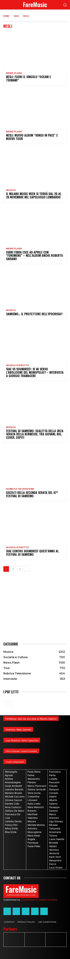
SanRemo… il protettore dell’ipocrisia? (34, 314)
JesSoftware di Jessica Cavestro (39, 899)
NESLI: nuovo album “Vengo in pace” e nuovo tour (32, 137)
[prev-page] (5, 703)
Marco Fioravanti (37, 785)
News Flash (14, 73)
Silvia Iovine (34, 793)
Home (6, 16)
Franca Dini (11, 824)
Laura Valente (56, 839)
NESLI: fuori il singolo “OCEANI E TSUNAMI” (28, 78)
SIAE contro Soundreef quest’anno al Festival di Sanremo (32, 553)
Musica (11, 190)
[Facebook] (7, 911)
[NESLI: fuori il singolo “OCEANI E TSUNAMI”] (35, 50)
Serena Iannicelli (37, 789)
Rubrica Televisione (20, 489)
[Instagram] (16, 911)
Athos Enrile (11, 828)
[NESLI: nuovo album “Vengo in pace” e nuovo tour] (35, 108)
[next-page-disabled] (11, 703)
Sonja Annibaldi (13, 785)
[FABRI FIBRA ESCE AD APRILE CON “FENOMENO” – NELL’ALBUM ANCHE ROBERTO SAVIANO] (35, 225)
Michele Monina (36, 824)
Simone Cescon (13, 800)
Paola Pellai (34, 846)
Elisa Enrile (10, 832)
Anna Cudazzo (13, 807)
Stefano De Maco (14, 810)
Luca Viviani (55, 867)
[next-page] (27, 569)
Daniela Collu (12, 803)
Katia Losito (34, 803)
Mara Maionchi (36, 807)
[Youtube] (44, 911)
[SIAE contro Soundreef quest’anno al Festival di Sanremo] (35, 524)
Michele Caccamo (15, 796)
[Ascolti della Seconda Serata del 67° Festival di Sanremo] (35, 466)
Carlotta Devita (13, 821)
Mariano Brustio (13, 793)
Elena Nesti (34, 835)
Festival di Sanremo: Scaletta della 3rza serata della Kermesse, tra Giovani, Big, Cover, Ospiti (34, 434)
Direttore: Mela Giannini (18, 729)
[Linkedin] (25, 911)
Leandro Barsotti (14, 789)
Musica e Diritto (17, 365)
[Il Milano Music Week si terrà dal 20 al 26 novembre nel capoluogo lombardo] (35, 167)
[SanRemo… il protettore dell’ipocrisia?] (35, 287)
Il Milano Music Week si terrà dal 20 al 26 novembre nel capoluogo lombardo (33, 195)
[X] (35, 911)
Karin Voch (55, 856)
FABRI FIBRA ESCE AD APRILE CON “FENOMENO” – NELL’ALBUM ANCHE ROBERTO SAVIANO (34, 255)
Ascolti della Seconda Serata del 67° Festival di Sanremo (32, 494)
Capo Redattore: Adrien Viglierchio (21, 740)
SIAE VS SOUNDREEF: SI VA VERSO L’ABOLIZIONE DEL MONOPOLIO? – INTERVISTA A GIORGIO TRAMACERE (35, 372)
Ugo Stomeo (56, 821)
